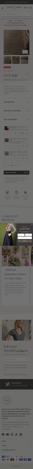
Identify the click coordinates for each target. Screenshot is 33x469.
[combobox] (19, 238)
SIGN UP (24, 241)
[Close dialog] (31, 224)
